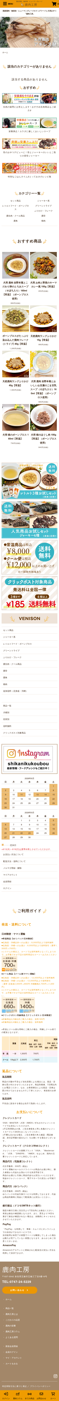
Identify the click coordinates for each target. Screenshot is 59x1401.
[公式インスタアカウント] (28, 758)
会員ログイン (12, 1351)
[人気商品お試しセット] (29, 519)
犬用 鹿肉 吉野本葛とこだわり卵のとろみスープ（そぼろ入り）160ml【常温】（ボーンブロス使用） (15, 290)
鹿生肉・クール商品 (15, 215)
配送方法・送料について (14, 861)
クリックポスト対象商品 (14, 732)
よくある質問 (12, 1337)
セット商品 (15, 200)
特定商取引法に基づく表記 (14, 1386)
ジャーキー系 (43, 200)
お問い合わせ (18, 1290)
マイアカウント (10, 874)
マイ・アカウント (14, 1357)
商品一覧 (7, 705)
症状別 (6, 719)
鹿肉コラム (17, 1398)
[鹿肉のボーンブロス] (29, 122)
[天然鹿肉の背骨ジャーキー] (29, 143)
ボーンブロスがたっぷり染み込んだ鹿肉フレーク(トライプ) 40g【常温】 (15, 339)
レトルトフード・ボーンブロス (15, 207)
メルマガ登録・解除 (12, 867)
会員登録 (7, 881)
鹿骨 (43, 215)
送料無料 (7, 725)
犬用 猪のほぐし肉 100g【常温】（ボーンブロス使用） (43, 438)
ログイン (7, 888)
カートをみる (12, 1363)
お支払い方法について (13, 854)
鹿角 (16, 220)
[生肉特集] (29, 98)
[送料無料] (29, 556)
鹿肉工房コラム (13, 1331)
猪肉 (43, 220)
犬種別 (6, 712)
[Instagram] (55, 1376)
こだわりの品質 (13, 1319)
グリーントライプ (43, 205)
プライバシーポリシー (40, 1386)
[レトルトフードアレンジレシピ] (29, 167)
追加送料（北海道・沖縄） (15, 690)
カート (53, 1398)
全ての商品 (29, 1398)
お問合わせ (41, 1398)
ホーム (5, 52)
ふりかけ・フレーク (43, 210)
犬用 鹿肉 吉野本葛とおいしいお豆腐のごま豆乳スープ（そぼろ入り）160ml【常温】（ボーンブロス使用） (43, 389)
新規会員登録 (12, 1346)
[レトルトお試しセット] (29, 480)
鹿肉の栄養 (11, 1325)
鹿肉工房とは (12, 1313)
